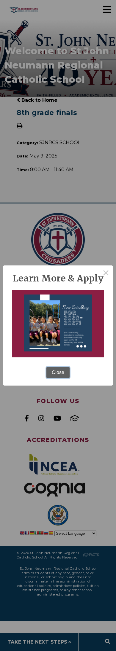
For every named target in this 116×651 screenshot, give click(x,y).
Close (58, 372)
